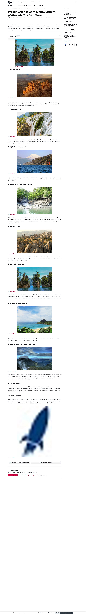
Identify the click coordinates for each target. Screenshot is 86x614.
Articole (13, 8)
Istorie (33, 2)
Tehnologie (20, 2)
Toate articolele (67, 41)
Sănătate (26, 2)
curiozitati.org (20, 66)
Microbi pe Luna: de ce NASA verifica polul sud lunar (70, 25)
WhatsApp (27, 474)
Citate (38, 2)
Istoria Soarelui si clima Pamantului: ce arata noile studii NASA (70, 12)
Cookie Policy (43, 612)
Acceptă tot (69, 612)
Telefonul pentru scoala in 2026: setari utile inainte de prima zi (70, 19)
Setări (57, 612)
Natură (30, 2)
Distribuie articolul (13, 475)
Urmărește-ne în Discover (46, 462)
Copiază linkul (43, 475)
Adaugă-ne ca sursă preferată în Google (20, 462)
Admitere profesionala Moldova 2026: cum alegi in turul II (70, 36)
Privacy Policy (51, 612)
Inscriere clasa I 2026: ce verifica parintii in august (69, 30)
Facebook (21, 474)
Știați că (15, 2)
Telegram (33, 474)
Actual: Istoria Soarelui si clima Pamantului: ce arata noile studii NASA (27, 5)
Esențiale (63, 612)
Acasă (9, 8)
